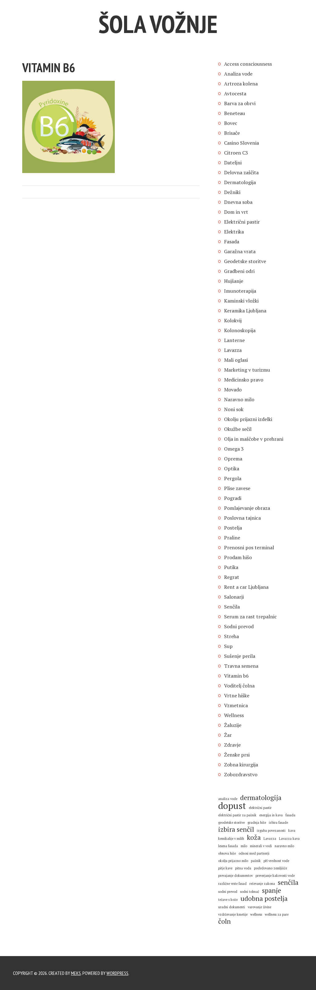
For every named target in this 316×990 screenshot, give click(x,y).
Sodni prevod (239, 626)
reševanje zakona (262, 883)
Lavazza (233, 350)
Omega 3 (234, 448)
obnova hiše (227, 853)
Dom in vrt (236, 211)
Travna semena (241, 665)
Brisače (232, 133)
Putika (231, 567)
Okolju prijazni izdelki (248, 419)
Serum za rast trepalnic (250, 616)
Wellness (234, 715)
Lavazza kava (289, 838)
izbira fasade (278, 822)
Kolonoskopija (240, 330)
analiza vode (227, 799)
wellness (256, 914)
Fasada (231, 241)
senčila (288, 882)
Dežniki (232, 192)
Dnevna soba (238, 202)
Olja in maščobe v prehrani (253, 438)
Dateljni (233, 162)
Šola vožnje (158, 24)
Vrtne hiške (236, 695)
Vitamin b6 (236, 675)
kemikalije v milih (231, 838)
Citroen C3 (236, 152)
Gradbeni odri (239, 271)
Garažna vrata (240, 251)
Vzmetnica (236, 705)
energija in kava (271, 815)
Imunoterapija (240, 290)
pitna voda (243, 868)
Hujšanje (233, 281)
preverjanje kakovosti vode (275, 875)
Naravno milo (239, 399)
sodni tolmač (249, 891)
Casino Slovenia (241, 142)
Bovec (230, 123)
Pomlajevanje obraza (247, 508)
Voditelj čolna (239, 685)
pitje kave (225, 868)
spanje (271, 890)
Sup (228, 646)
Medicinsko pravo (243, 379)
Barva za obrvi (240, 103)
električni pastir (260, 808)
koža (254, 837)
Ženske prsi (237, 754)
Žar (228, 735)
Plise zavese (237, 488)
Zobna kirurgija (241, 764)
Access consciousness (248, 63)
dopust (232, 805)
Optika (231, 468)
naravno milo (284, 846)
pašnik (256, 861)
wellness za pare (277, 914)
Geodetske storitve (245, 261)
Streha (231, 636)
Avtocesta (235, 93)
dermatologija (260, 797)
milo (244, 846)
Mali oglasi (236, 360)
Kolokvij (233, 320)
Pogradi (232, 498)
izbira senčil (236, 829)
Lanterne (234, 340)
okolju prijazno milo (233, 861)
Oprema (233, 458)
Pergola (232, 478)
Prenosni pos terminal (249, 547)
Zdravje (232, 744)
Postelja (233, 527)
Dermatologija (240, 182)
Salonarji (234, 596)
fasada (290, 815)
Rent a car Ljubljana (246, 587)
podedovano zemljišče (270, 868)
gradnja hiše (256, 822)
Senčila (232, 606)
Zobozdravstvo (240, 774)
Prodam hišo (238, 557)
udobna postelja (264, 898)
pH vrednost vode (276, 861)
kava (291, 830)
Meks (76, 973)
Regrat (231, 577)
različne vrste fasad (232, 883)
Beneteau (234, 113)
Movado (233, 389)
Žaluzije (232, 725)
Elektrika (234, 231)
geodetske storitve (231, 822)
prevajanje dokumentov (235, 875)
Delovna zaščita (241, 172)
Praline (232, 537)
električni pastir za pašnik (237, 815)
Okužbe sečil (238, 429)
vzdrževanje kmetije (232, 914)
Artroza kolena (241, 83)
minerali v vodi (261, 846)
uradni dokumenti (231, 907)
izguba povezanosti (271, 830)
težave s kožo (228, 899)
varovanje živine (259, 907)
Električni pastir (242, 221)
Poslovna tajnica (242, 517)
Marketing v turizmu (247, 369)
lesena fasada (228, 846)
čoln (224, 921)
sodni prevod (227, 891)
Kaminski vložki (241, 300)
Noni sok (233, 409)
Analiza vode (238, 73)
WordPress (117, 973)
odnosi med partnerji (254, 853)
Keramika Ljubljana (245, 310)
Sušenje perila (239, 656)
